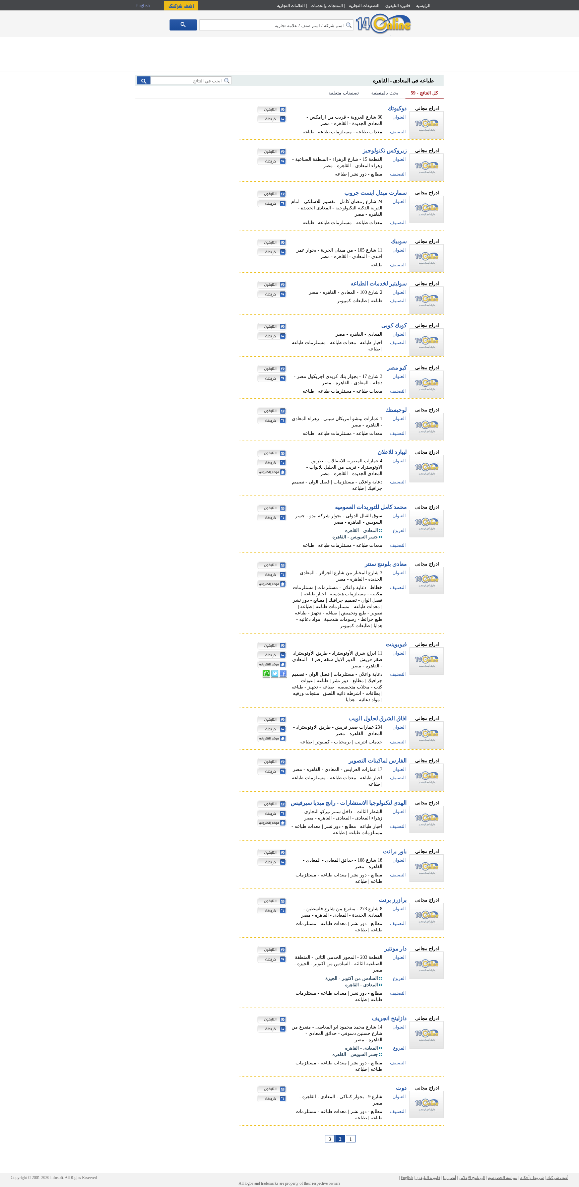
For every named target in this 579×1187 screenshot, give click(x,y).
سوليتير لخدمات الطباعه (378, 283)
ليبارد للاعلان (392, 452)
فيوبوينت (396, 644)
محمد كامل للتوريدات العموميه (371, 507)
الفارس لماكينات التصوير (378, 760)
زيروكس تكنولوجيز (385, 150)
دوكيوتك (397, 108)
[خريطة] (270, 119)
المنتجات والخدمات (327, 5)
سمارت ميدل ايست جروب (375, 193)
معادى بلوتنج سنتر (386, 564)
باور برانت (395, 851)
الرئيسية (423, 5)
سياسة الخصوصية (502, 1177)
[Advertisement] (473, 143)
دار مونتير (395, 948)
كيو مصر (397, 368)
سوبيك (399, 241)
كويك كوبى (394, 325)
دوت (401, 1088)
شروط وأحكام (532, 1177)
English (143, 5)
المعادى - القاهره (361, 530)
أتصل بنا (449, 1177)
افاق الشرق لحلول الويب (377, 718)
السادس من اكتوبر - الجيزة (351, 978)
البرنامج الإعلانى (472, 1177)
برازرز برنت (393, 900)
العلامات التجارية (291, 5)
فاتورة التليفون (397, 5)
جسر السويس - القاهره (355, 536)
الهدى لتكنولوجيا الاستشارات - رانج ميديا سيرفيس (349, 803)
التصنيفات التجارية (364, 5)
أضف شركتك (557, 1177)
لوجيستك (396, 410)
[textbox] (276, 24)
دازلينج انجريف (389, 1018)
